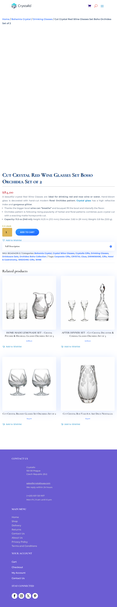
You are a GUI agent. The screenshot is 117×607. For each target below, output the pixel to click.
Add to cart (27, 232)
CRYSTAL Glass (79, 256)
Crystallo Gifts (82, 253)
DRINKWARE (94, 256)
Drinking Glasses (43, 19)
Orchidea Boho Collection (33, 256)
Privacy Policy (20, 542)
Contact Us (18, 533)
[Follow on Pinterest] (35, 596)
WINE (38, 259)
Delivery (16, 525)
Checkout (17, 567)
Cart (14, 561)
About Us (17, 537)
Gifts (104, 256)
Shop (15, 521)
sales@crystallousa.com (38, 483)
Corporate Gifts (62, 256)
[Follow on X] (28, 596)
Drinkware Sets (10, 256)
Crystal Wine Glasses (63, 253)
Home (5, 19)
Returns (16, 529)
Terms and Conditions (24, 546)
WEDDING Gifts (26, 259)
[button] (12, 240)
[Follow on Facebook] (14, 596)
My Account (19, 572)
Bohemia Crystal (21, 19)
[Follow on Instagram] (21, 596)
